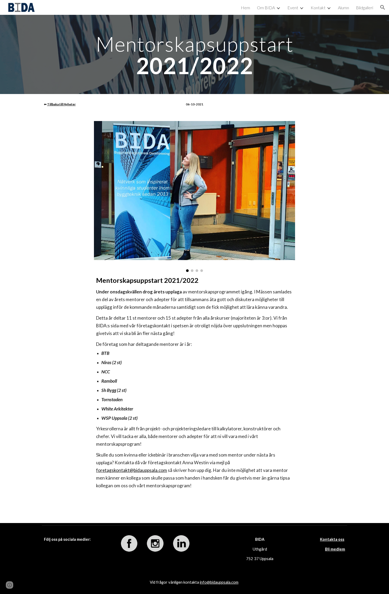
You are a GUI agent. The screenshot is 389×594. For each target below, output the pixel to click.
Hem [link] (245, 7)
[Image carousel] (194, 196)
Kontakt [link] (318, 7)
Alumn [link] (343, 7)
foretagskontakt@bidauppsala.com (131, 470)
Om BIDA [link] (266, 7)
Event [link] (292, 7)
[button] (382, 7)
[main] (194, 54)
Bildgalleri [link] (364, 7)
